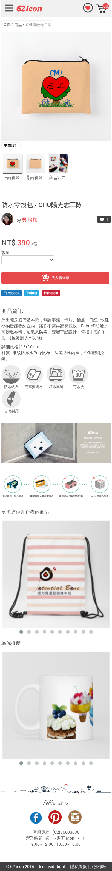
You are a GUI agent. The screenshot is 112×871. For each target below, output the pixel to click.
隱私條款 (78, 866)
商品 (18, 24)
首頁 (6, 24)
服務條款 (98, 866)
